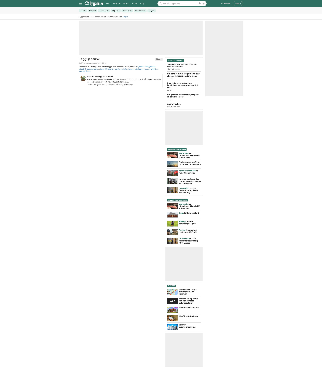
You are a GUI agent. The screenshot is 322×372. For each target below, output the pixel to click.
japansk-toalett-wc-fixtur (117, 69)
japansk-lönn (143, 67)
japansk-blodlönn (151, 69)
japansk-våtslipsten (136, 69)
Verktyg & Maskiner (125, 85)
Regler (125, 17)
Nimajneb (97, 85)
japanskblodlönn (93, 69)
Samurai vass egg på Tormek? (100, 76)
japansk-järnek (84, 71)
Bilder (134, 3)
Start (108, 3)
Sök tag (158, 59)
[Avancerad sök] (203, 3)
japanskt (103, 69)
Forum (126, 3)
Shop (142, 3)
